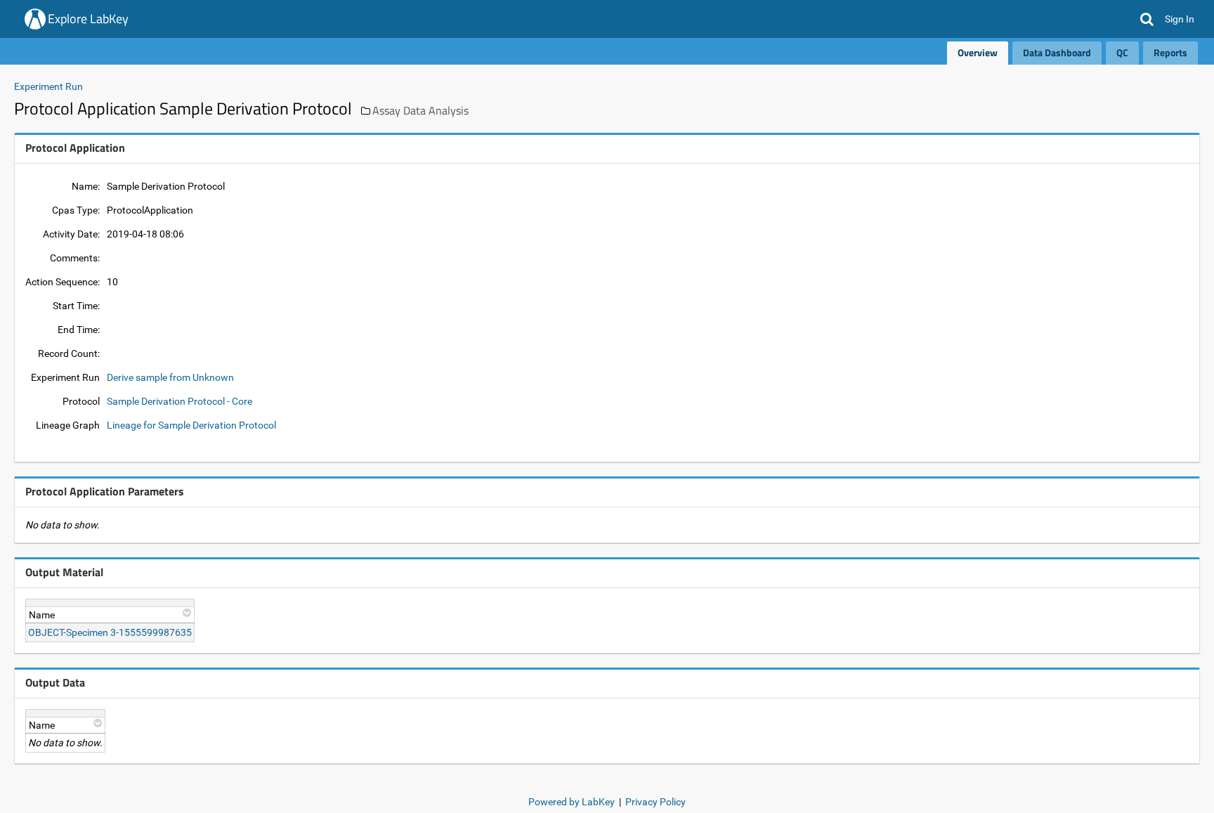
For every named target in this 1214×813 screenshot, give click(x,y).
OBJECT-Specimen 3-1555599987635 (110, 632)
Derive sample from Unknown (170, 377)
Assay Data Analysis (420, 110)
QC (1122, 52)
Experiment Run (48, 86)
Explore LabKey (88, 18)
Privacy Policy (655, 801)
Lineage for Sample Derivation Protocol (191, 425)
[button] (1147, 19)
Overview (978, 52)
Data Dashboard (1057, 52)
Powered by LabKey (571, 801)
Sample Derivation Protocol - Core (179, 401)
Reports (1170, 52)
